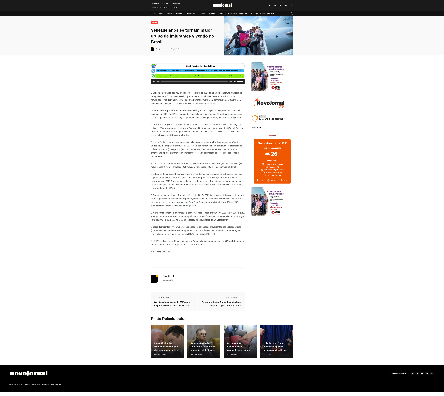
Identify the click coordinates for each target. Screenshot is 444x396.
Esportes (212, 13)
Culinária (231, 13)
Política (169, 13)
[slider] (240, 81)
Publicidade (176, 3)
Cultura (202, 13)
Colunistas (259, 13)
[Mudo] (235, 82)
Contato (165, 3)
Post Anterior (164, 297)
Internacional (191, 13)
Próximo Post (231, 297)
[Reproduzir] (154, 82)
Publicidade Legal (245, 13)
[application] (198, 81)
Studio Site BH (55, 384)
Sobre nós (155, 3)
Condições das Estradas (160, 7)
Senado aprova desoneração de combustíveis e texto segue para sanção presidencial (237, 350)
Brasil (153, 13)
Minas (161, 13)
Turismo (221, 13)
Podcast (270, 13)
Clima (175, 7)
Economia (179, 13)
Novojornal (168, 276)
